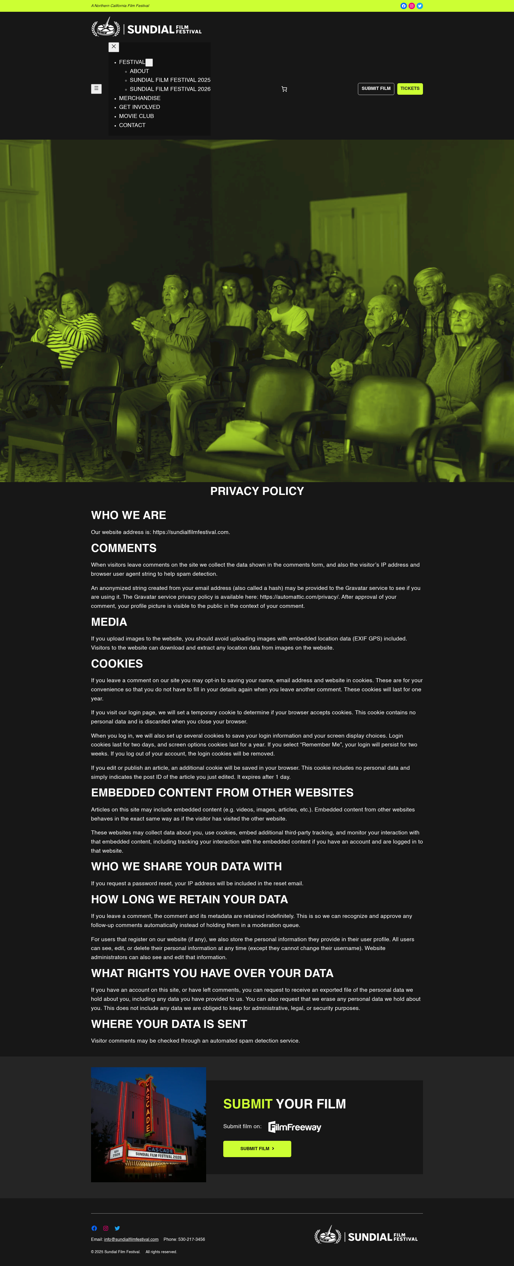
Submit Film (376, 88)
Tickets (409, 88)
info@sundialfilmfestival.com (131, 1240)
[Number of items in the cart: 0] (284, 89)
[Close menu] (113, 47)
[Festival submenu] (149, 63)
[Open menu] (96, 89)
